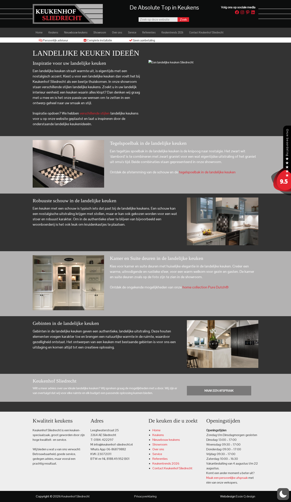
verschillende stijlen (94, 113)
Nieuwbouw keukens (166, 440)
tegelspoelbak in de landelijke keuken (207, 172)
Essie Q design (245, 496)
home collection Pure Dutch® (206, 287)
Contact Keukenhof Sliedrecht (172, 468)
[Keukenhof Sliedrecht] (281, 194)
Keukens (158, 435)
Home (156, 430)
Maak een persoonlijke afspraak (227, 478)
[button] (283, 494)
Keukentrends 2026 (165, 463)
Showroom (159, 444)
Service (157, 454)
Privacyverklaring (145, 496)
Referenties (160, 459)
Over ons (158, 449)
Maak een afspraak (219, 390)
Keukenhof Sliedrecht (72, 14)
